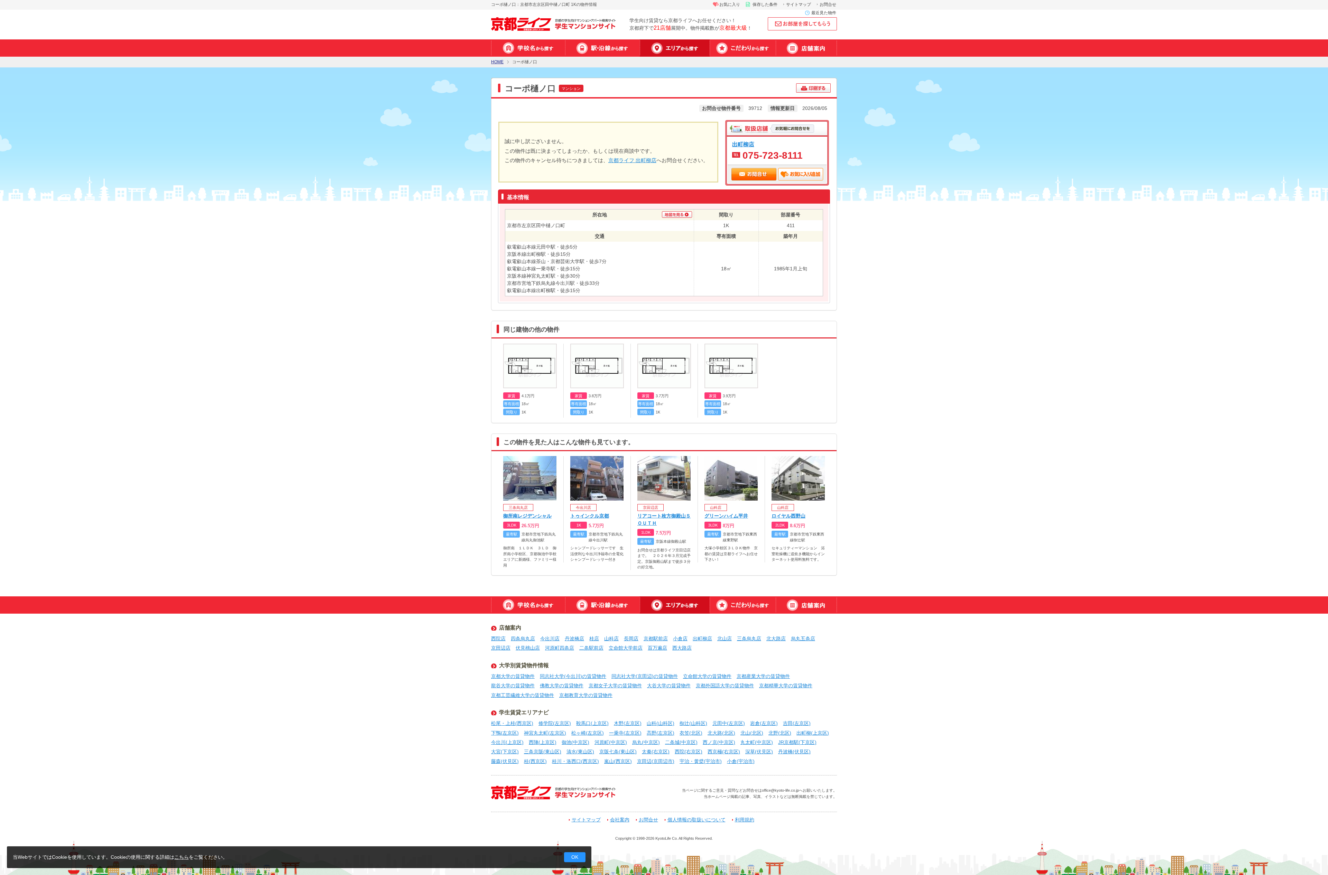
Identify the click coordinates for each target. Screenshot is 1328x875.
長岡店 (631, 638)
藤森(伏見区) (505, 761)
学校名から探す (528, 48)
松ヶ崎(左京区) (587, 733)
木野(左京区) (628, 723)
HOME (497, 62)
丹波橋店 (574, 638)
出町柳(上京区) (812, 733)
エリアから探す (675, 48)
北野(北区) (779, 733)
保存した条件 (765, 4)
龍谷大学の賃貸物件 (513, 685)
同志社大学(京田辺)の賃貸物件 (644, 676)
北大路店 (776, 638)
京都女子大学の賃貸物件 (615, 685)
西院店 (498, 638)
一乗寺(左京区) (625, 733)
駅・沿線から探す (602, 48)
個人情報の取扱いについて (696, 819)
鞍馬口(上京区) (592, 723)
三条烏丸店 (749, 638)
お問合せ (828, 4)
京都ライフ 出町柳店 (632, 160)
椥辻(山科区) (693, 723)
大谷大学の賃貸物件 (669, 685)
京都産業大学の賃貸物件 (763, 676)
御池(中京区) (575, 742)
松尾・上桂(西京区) (512, 723)
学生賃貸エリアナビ (524, 712)
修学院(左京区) (554, 723)
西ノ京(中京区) (719, 742)
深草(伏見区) (759, 751)
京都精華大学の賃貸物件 (785, 685)
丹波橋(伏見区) (794, 751)
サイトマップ (798, 4)
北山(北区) (751, 733)
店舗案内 (806, 48)
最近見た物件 (823, 12)
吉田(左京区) (797, 723)
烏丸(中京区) (646, 742)
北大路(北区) (721, 733)
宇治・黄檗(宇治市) (701, 761)
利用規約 (744, 819)
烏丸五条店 (803, 638)
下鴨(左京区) (505, 733)
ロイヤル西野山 (788, 516)
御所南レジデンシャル (527, 516)
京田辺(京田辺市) (655, 761)
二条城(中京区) (681, 742)
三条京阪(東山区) (542, 751)
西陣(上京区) (542, 742)
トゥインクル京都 (589, 516)
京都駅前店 (656, 638)
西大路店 (682, 648)
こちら (181, 857)
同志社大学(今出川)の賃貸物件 (573, 676)
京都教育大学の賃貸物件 (585, 695)
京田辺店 (500, 648)
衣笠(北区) (691, 733)
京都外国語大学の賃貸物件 (725, 685)
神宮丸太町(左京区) (545, 733)
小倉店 (680, 638)
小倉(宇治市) (741, 761)
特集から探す (743, 48)
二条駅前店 (591, 648)
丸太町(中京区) (756, 742)
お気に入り (729, 4)
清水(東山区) (580, 751)
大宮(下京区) (505, 751)
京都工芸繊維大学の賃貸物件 (522, 695)
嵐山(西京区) (618, 761)
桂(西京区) (535, 761)
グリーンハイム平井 (726, 516)
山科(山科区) (660, 723)
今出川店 (550, 638)
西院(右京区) (688, 751)
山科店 (611, 638)
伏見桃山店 (528, 648)
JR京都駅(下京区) (797, 742)
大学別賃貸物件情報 (524, 665)
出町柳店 (743, 144)
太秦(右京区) (656, 751)
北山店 (724, 638)
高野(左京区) (660, 733)
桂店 (594, 638)
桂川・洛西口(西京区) (575, 761)
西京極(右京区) (724, 751)
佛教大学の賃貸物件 (561, 685)
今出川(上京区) (507, 742)
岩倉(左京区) (764, 723)
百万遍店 (657, 648)
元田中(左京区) (728, 723)
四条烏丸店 (523, 638)
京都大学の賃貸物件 (513, 676)
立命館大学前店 (626, 648)
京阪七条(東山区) (618, 751)
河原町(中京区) (610, 742)
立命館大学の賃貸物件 (707, 676)
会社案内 (619, 819)
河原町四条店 (559, 648)
